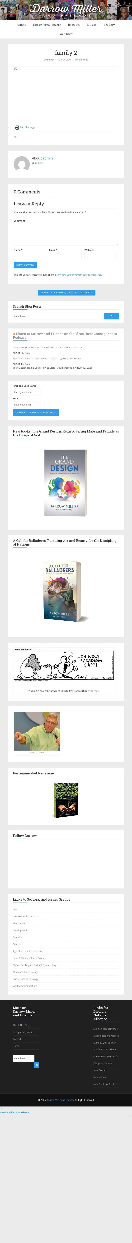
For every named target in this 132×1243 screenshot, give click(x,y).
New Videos (99, 1077)
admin (50, 59)
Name (18, 250)
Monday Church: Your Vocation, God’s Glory (104, 1046)
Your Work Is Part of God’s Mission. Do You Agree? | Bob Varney (47, 358)
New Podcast (100, 1070)
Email (53, 250)
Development (20, 930)
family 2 (66, 52)
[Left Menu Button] (1, 1108)
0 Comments (81, 59)
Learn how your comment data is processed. (78, 274)
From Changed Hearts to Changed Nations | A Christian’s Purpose (47, 347)
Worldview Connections (25, 985)
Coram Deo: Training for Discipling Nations (106, 1060)
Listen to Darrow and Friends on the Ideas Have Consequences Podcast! (65, 335)
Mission (92, 24)
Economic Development (47, 24)
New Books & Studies (104, 1084)
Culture (21, 24)
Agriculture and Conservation (28, 951)
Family (16, 944)
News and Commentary (25, 972)
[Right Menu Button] (130, 1116)
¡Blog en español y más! (105, 1028)
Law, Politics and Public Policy (28, 958)
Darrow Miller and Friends (59, 1099)
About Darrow (37, 752)
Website (39, 163)
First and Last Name (24, 385)
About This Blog (21, 1025)
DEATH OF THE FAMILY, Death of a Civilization (65, 292)
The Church (19, 923)
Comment (19, 220)
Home (16, 1045)
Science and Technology (25, 978)
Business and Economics (26, 916)
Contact (17, 1038)
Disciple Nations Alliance (106, 1035)
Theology (109, 24)
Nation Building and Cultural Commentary (34, 965)
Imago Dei (74, 24)
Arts (15, 909)
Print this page (27, 127)
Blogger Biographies (23, 1032)
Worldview (66, 33)
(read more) (94, 690)
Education (18, 937)
